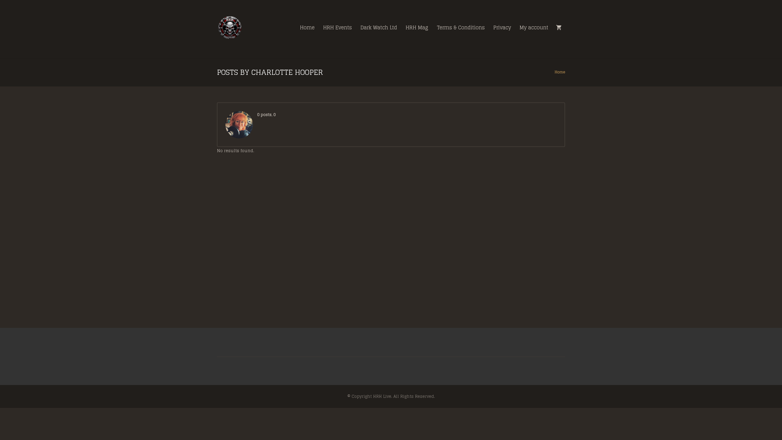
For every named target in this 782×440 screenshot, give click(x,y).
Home (560, 72)
